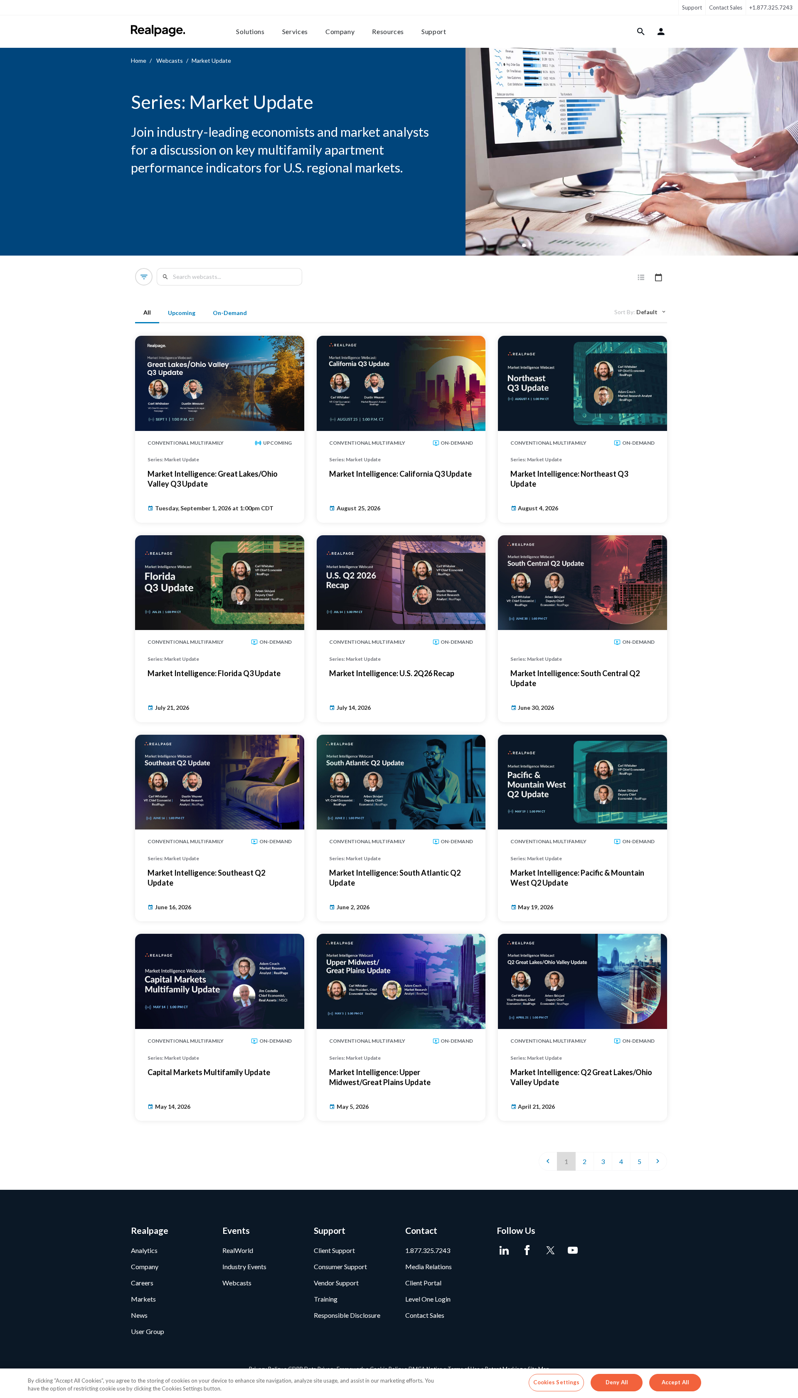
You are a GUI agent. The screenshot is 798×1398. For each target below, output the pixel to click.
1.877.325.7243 (427, 1250)
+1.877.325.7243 (771, 7)
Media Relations (428, 1266)
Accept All (675, 1382)
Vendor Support (336, 1283)
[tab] (641, 277)
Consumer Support (340, 1266)
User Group (147, 1331)
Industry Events (244, 1266)
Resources (388, 31)
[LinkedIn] (504, 1250)
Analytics (144, 1250)
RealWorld (237, 1250)
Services (295, 31)
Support (692, 7)
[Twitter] (549, 1250)
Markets (143, 1299)
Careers (142, 1283)
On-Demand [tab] (230, 312)
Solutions (250, 31)
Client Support (334, 1250)
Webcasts (169, 60)
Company (340, 31)
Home (138, 60)
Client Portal (423, 1283)
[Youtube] (572, 1250)
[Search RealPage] (641, 31)
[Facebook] (527, 1250)
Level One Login (428, 1299)
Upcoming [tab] (181, 312)
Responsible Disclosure (347, 1315)
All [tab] (147, 312)
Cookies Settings (556, 1382)
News (139, 1315)
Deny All (617, 1382)
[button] (144, 277)
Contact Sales (725, 7)
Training (325, 1299)
